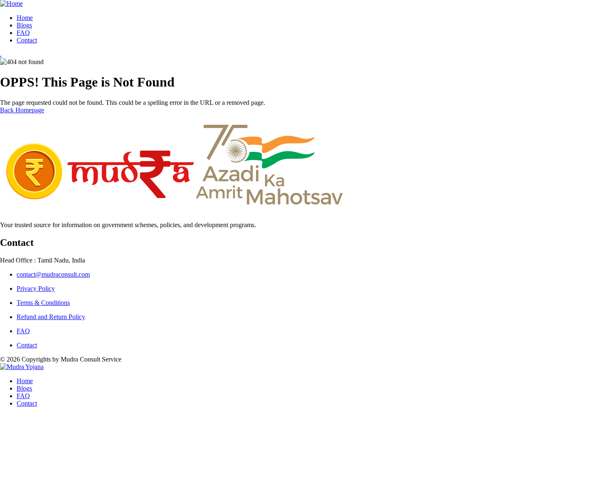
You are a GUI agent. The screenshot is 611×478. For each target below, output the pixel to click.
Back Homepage (22, 110)
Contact (27, 345)
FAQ (23, 330)
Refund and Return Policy (51, 316)
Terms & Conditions (43, 302)
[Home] (11, 3)
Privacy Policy (36, 288)
